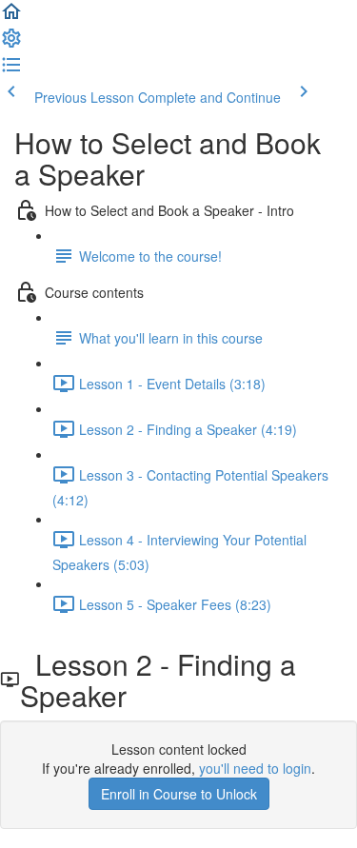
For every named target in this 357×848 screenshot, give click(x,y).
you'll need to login (255, 768)
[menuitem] (11, 43)
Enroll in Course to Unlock (179, 793)
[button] (11, 17)
